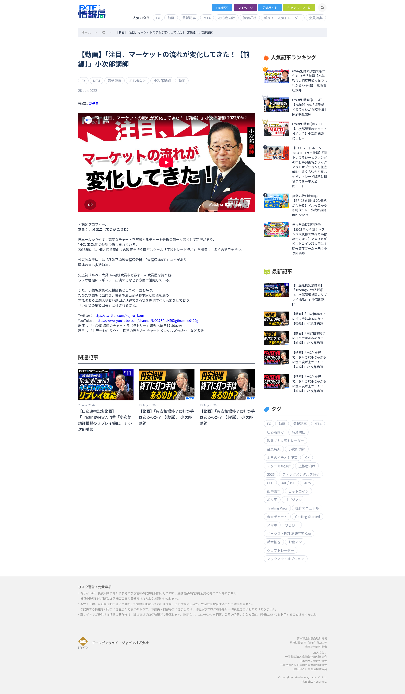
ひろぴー (291, 524)
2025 (307, 482)
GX (307, 457)
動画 (171, 17)
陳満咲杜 (249, 17)
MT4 (207, 17)
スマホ (272, 524)
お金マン (295, 541)
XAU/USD (288, 482)
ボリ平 (272, 499)
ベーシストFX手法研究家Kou (289, 533)
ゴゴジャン (293, 499)
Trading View (277, 508)
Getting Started (307, 516)
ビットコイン (298, 491)
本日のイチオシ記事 (282, 457)
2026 (271, 474)
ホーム (86, 32)
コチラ (93, 103)
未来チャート (277, 516)
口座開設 (222, 7)
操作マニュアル (307, 508)
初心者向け (226, 17)
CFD (270, 482)
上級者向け (306, 465)
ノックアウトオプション (285, 558)
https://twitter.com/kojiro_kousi (119, 315)
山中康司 (274, 491)
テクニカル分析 (279, 465)
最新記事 (189, 17)
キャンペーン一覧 (299, 7)
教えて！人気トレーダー (282, 17)
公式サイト (270, 7)
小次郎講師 (162, 80)
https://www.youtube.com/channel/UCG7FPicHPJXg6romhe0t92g (147, 320)
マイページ (245, 7)
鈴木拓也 (274, 541)
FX (158, 17)
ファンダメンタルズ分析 (301, 474)
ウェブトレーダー (280, 550)
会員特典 (316, 17)
